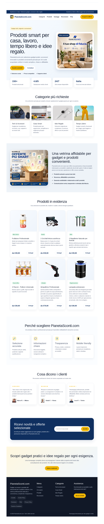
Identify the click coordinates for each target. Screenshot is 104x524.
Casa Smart (58, 490)
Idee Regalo (58, 493)
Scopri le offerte (87, 17)
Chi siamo (40, 490)
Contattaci (30, 68)
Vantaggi (56, 17)
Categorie (42, 17)
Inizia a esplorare (52, 468)
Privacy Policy (28, 502)
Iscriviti (85, 429)
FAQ (71, 17)
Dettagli (30, 253)
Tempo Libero (59, 495)
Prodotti (49, 17)
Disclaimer (14, 502)
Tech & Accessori (60, 487)
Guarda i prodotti (17, 68)
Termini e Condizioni (16, 506)
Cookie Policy (21, 497)
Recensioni (64, 17)
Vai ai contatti (80, 495)
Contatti (13, 497)
